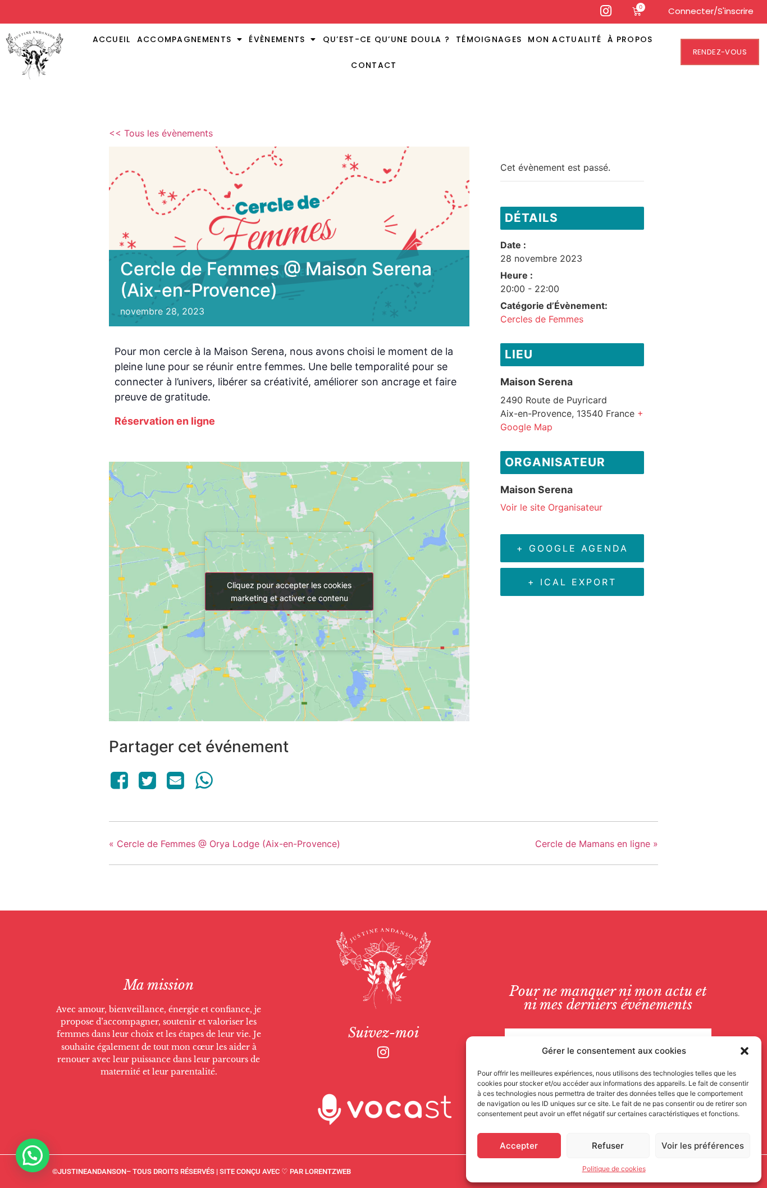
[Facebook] (121, 780)
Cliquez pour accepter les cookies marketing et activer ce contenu (289, 591)
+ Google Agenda (572, 548)
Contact (373, 65)
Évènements (277, 39)
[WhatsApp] (204, 780)
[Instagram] (383, 1052)
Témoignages (489, 39)
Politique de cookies (614, 1168)
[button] (744, 1051)
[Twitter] (147, 780)
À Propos (630, 39)
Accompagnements (184, 39)
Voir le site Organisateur (551, 507)
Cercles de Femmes (541, 319)
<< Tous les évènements (161, 133)
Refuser (608, 1145)
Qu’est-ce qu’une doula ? (386, 39)
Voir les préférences (702, 1145)
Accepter (519, 1145)
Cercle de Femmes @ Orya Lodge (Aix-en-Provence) (224, 843)
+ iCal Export (572, 582)
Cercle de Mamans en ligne (596, 843)
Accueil (112, 39)
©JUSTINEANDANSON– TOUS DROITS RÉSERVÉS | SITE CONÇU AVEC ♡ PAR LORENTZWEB (201, 1171)
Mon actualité (564, 39)
